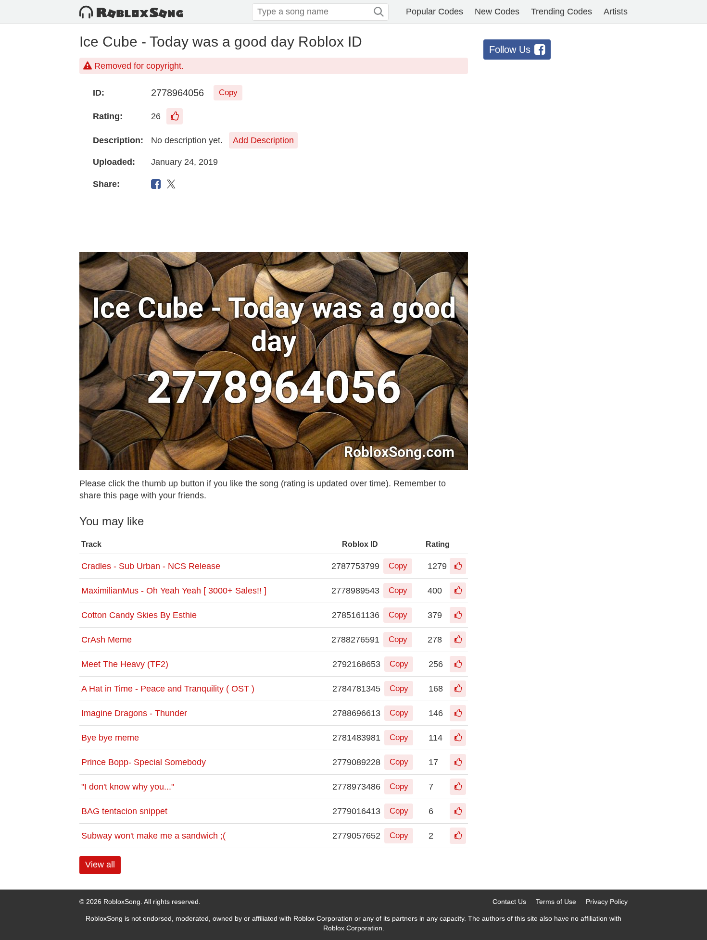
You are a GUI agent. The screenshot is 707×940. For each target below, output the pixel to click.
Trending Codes (561, 11)
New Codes (497, 11)
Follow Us (509, 49)
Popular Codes (434, 11)
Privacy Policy (607, 901)
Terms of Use (556, 901)
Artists (616, 11)
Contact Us (509, 901)
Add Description (263, 140)
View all (100, 864)
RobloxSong (121, 901)
